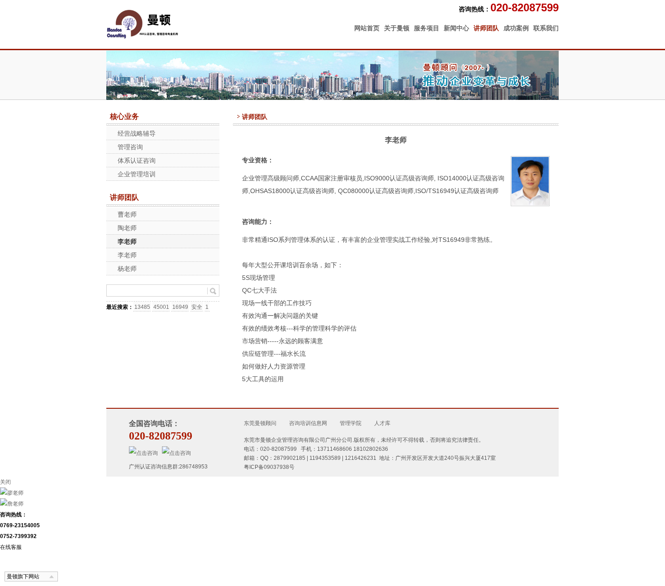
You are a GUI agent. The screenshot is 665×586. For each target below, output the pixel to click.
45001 (161, 307)
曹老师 (127, 214)
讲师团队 (486, 28)
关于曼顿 (396, 28)
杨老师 (127, 268)
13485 (142, 307)
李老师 (127, 241)
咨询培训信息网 (308, 423)
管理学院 (350, 423)
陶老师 (127, 228)
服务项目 (426, 28)
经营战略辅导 (137, 133)
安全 (196, 307)
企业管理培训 (137, 174)
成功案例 (516, 28)
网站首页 (367, 28)
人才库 (382, 423)
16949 (180, 307)
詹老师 (15, 504)
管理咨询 (130, 147)
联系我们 (546, 28)
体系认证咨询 (137, 160)
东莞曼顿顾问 (260, 423)
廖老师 (15, 493)
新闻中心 (456, 28)
